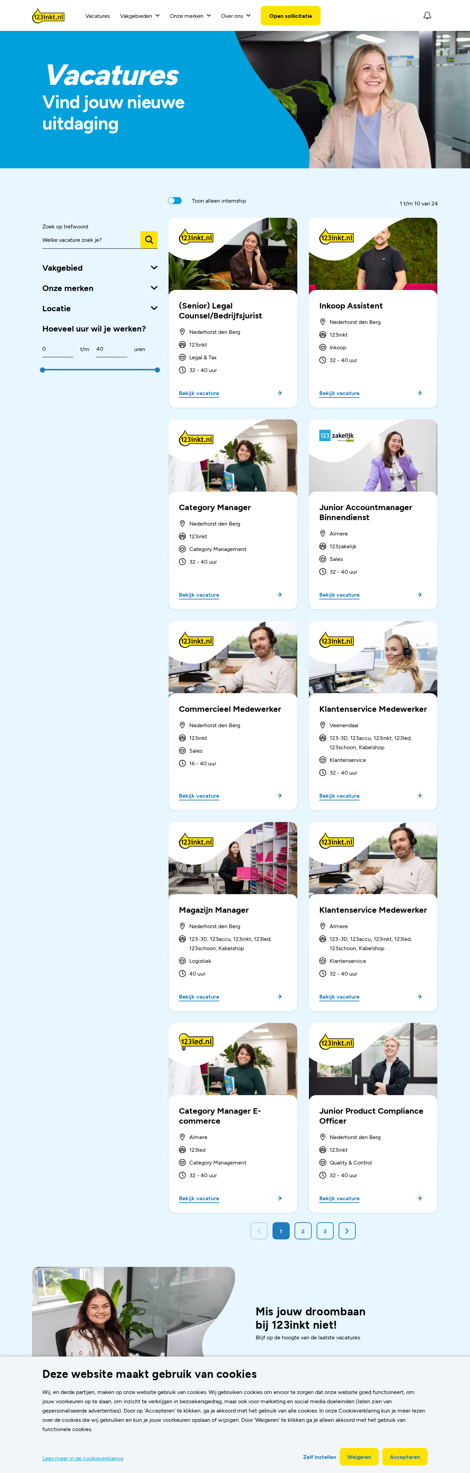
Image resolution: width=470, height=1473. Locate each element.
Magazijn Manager (214, 909)
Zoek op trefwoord (65, 226)
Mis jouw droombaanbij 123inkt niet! (311, 1317)
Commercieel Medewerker (230, 708)
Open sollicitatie (290, 15)
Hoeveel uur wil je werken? (94, 328)
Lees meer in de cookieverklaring (82, 1458)
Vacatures (97, 15)
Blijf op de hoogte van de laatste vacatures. (308, 1337)
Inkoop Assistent (351, 305)
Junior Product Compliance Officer (371, 1115)
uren (139, 349)
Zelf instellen (319, 1456)
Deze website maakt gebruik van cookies (149, 1373)
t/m (84, 349)
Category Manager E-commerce (220, 1115)
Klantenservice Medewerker (373, 708)
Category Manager (215, 507)
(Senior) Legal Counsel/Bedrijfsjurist (220, 310)
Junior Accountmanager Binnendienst (365, 512)
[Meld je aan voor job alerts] (427, 15)
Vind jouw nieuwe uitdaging (113, 111)
